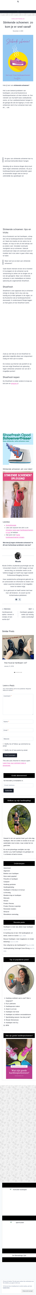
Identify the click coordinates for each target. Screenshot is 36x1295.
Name (6, 721)
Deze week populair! (10, 876)
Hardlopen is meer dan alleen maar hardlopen (18, 927)
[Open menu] (18, 11)
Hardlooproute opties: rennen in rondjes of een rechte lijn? (8, 614)
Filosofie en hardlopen (10, 879)
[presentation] (18, 647)
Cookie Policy (6, 1287)
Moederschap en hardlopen (12, 895)
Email (6, 730)
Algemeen (6, 871)
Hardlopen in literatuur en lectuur (14, 890)
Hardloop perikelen (18, 18)
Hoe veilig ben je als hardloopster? (14, 945)
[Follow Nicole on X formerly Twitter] (19, 599)
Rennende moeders (9, 909)
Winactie (6, 912)
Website (6, 739)
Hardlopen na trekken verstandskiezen (18, 1014)
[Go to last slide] (4, 653)
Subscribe (8, 790)
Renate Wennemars (12, 1020)
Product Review (8, 903)
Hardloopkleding (8, 887)
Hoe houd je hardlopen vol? (15, 663)
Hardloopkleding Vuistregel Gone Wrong (16, 948)
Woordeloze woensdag (10, 914)
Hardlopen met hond (12, 1012)
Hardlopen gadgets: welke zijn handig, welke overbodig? (27, 613)
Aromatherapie (11, 525)
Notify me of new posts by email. (16, 750)
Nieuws (5, 901)
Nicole (18, 561)
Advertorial (7, 868)
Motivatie (6, 898)
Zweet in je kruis (11, 1009)
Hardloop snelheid (11, 998)
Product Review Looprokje (12, 906)
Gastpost (6, 882)
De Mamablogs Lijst (19, 1255)
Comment (8, 696)
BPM (7, 1025)
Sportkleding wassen (12, 1017)
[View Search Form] (18, 1)
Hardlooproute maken (13, 1006)
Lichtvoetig (7, 892)
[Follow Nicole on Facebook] (16, 599)
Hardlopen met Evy (12, 1022)
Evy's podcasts (11, 1003)
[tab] (14, 672)
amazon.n (14, 383)
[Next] (31, 653)
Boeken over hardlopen (11, 873)
